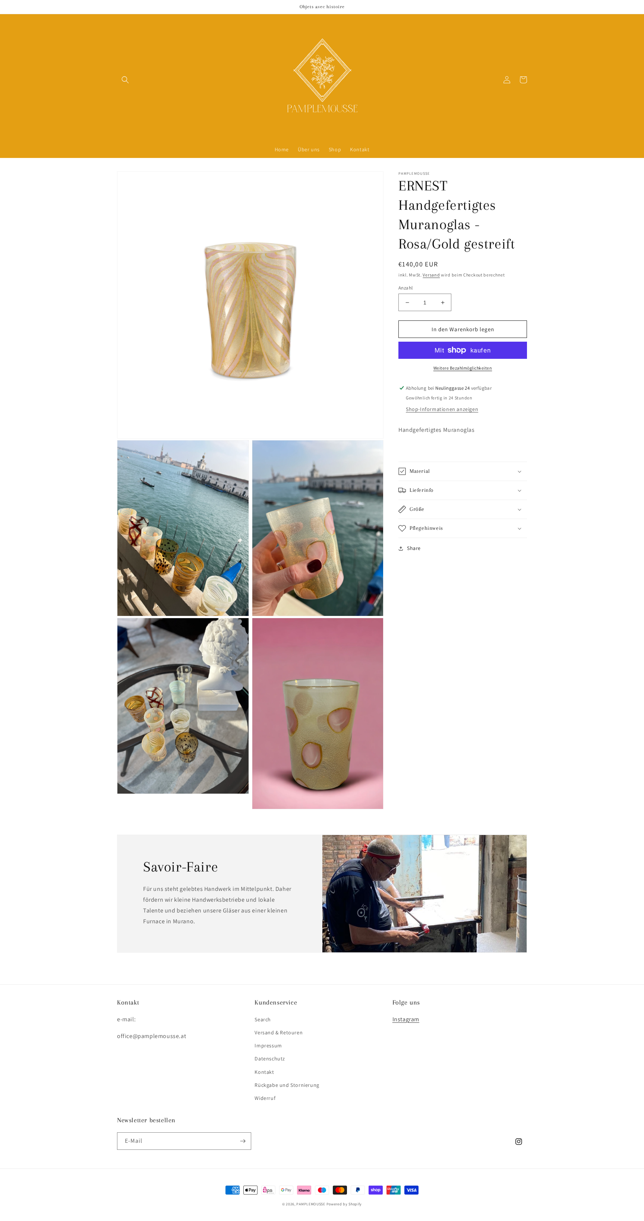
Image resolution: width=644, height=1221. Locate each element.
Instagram (405, 1019)
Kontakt (264, 1072)
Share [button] (414, 548)
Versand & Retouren (279, 1032)
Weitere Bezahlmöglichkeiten (462, 368)
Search (263, 1019)
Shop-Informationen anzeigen (442, 409)
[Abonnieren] (242, 1141)
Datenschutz (270, 1058)
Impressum (268, 1045)
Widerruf (265, 1098)
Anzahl (405, 288)
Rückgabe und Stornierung (287, 1085)
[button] (125, 80)
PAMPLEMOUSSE (310, 1204)
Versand (431, 275)
